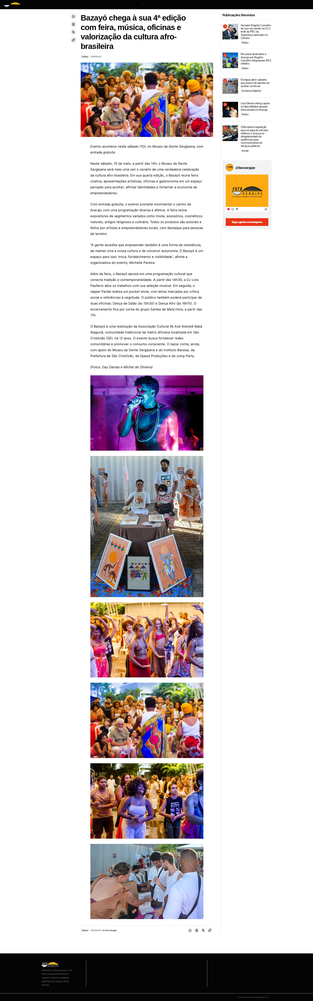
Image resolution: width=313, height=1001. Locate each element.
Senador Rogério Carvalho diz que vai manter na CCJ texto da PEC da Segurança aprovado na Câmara (256, 31)
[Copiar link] (73, 40)
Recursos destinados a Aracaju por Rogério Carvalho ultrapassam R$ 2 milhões (256, 59)
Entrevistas (185, 962)
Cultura (85, 56)
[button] (292, 4)
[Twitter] (73, 32)
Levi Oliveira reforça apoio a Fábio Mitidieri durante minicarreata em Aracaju (255, 106)
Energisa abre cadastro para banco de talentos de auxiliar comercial (255, 82)
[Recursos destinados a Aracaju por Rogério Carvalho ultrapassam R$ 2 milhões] (230, 60)
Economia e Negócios (251, 90)
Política (245, 42)
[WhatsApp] (73, 16)
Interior (118, 962)
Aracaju (245, 150)
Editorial (169, 962)
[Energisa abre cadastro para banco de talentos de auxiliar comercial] (230, 86)
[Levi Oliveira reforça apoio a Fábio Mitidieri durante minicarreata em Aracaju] (230, 109)
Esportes (156, 962)
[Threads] (73, 24)
